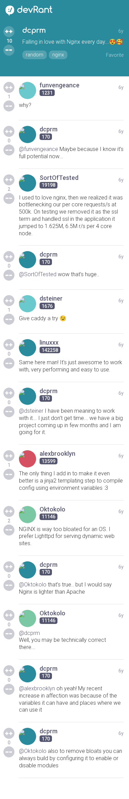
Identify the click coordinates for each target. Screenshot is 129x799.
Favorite (114, 55)
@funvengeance (38, 149)
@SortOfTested (37, 274)
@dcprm (29, 633)
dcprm (34, 30)
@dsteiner (31, 411)
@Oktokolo (32, 584)
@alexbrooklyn (37, 688)
